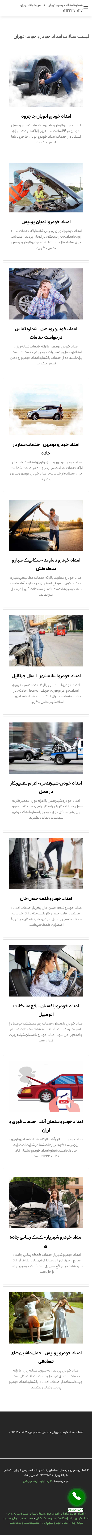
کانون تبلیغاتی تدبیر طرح (38, 1481)
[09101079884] (76, 1497)
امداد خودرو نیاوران (72, 1514)
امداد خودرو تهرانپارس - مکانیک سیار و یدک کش (38, 1523)
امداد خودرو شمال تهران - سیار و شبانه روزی (33, 1514)
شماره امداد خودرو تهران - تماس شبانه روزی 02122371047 (46, 1432)
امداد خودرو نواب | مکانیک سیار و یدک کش (62, 1518)
